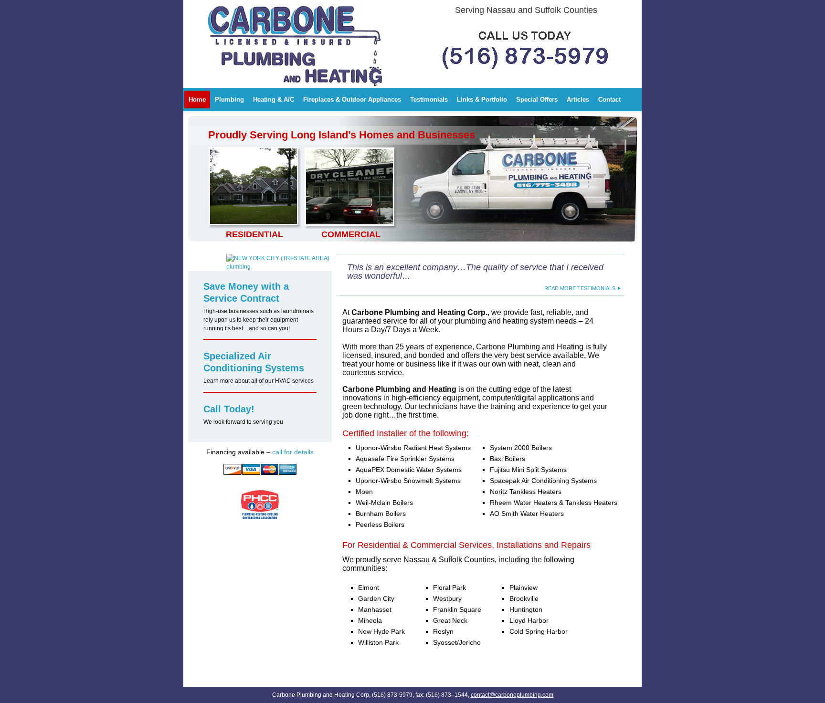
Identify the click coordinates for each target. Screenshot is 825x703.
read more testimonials (579, 288)
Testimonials (429, 99)
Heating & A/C (273, 99)
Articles (578, 99)
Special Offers (537, 99)
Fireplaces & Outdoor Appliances (352, 99)
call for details (293, 452)
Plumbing (229, 99)
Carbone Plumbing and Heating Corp (254, 7)
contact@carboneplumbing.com (512, 695)
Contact (609, 99)
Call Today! (228, 409)
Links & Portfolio (482, 99)
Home (197, 99)
